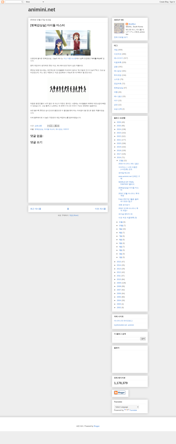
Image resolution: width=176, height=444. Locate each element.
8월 (120, 233)
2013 (119, 269)
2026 (119, 122)
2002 (119, 307)
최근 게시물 (35, 209)
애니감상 (59, 129)
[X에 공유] (53, 125)
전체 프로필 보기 (121, 37)
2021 (119, 140)
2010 (119, 279)
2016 (119, 157)
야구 (116, 100)
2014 (119, 265)
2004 (119, 300)
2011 (119, 276)
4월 (120, 247)
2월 (120, 254)
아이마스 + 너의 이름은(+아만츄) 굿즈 (128, 168)
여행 (116, 92)
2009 (119, 283)
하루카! (66, 129)
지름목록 (117, 62)
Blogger (96, 426)
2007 (119, 290)
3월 (120, 250)
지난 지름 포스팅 (70, 58)
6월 (120, 240)
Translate (133, 410)
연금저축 (117, 84)
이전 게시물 (100, 209)
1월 (120, 257)
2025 (119, 126)
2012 (119, 272)
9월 (120, 229)
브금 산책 (118, 109)
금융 (116, 67)
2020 (119, 143)
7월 (120, 236)
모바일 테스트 (124, 173)
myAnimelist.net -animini (124, 325)
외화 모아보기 (124, 205)
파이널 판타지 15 (125, 214)
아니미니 (132, 24)
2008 (119, 286)
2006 (119, 293)
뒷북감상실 (39, 129)
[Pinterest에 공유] (58, 125)
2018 (119, 150)
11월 (121, 222)
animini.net (41, 9)
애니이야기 (118, 58)
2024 (119, 129)
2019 (119, 147)
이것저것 (117, 54)
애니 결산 (118, 96)
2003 (119, 304)
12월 (121, 160)
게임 (116, 50)
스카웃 (116, 79)
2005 (119, 297)
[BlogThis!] (51, 125)
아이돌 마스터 (49, 129)
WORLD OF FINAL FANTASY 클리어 (126, 183)
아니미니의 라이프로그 (123, 321)
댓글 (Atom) (73, 215)
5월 (120, 243)
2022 (119, 136)
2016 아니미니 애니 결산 (129, 164)
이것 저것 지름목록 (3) (128, 218)
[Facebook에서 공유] (56, 125)
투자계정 (117, 75)
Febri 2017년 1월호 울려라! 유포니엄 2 (129, 200)
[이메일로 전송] (48, 125)
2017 (119, 154)
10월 (121, 225)
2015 (119, 262)
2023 (119, 133)
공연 (116, 105)
